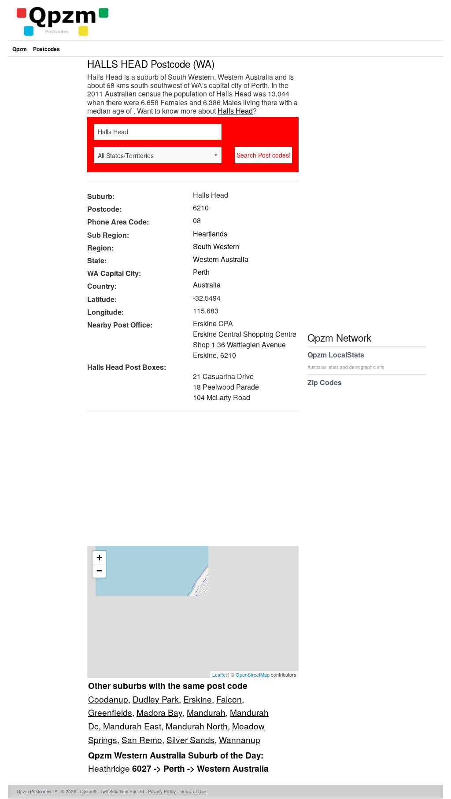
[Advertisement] (188, 482)
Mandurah (206, 712)
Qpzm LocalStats (345, 360)
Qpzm (19, 49)
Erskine (197, 699)
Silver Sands (190, 739)
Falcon (229, 699)
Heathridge (110, 768)
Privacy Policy (162, 791)
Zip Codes (324, 382)
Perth (201, 272)
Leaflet (219, 674)
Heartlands (210, 233)
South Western (216, 246)
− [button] (99, 570)
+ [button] (99, 557)
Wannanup (239, 739)
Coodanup (108, 699)
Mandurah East (132, 726)
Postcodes (46, 49)
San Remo (142, 739)
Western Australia (220, 259)
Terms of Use (193, 791)
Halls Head (235, 111)
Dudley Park (156, 699)
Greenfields (110, 712)
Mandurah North (197, 726)
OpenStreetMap (253, 674)
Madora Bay (159, 712)
